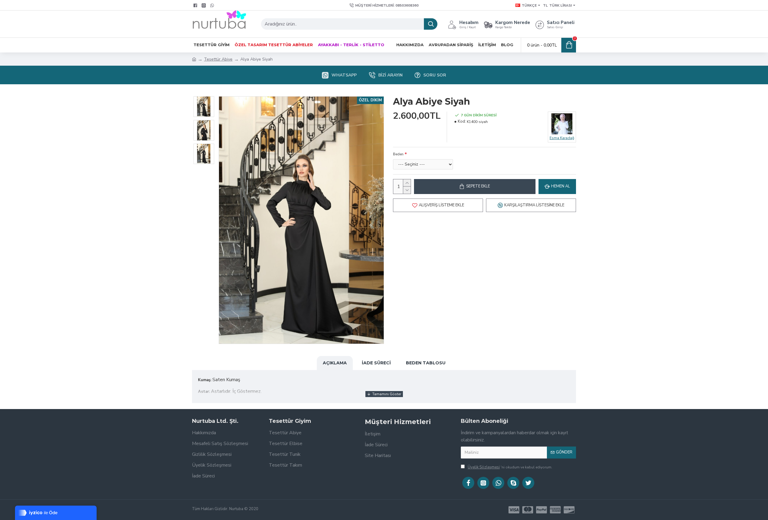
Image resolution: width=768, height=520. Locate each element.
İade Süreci (376, 363)
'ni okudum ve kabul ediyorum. (510, 467)
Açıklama (335, 363)
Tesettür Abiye (218, 59)
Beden (398, 154)
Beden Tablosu (426, 363)
